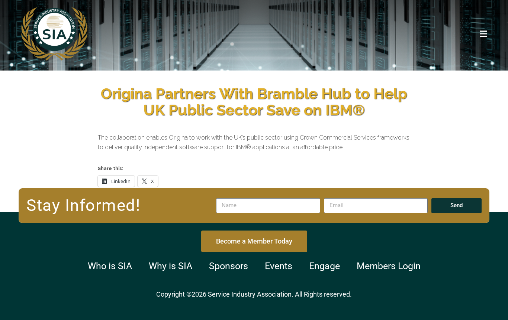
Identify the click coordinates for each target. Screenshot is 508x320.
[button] (483, 33)
